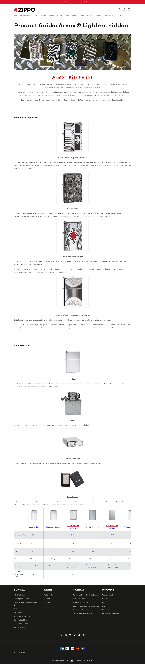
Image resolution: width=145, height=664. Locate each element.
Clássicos (105, 598)
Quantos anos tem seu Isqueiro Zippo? (25, 604)
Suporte (47, 602)
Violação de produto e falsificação (86, 606)
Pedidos (47, 598)
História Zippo (19, 595)
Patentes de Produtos (81, 610)
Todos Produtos (108, 595)
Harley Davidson (108, 610)
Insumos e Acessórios (110, 613)
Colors (104, 602)
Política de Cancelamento (82, 613)
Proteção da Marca (80, 602)
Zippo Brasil (23, 652)
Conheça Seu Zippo (21, 598)
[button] (119, 9)
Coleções (17, 609)
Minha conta (48, 595)
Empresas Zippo (20, 627)
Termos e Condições (80, 598)
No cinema (18, 612)
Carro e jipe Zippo (21, 620)
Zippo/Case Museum (22, 616)
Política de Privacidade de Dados (85, 595)
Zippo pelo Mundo (21, 624)
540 (103, 606)
